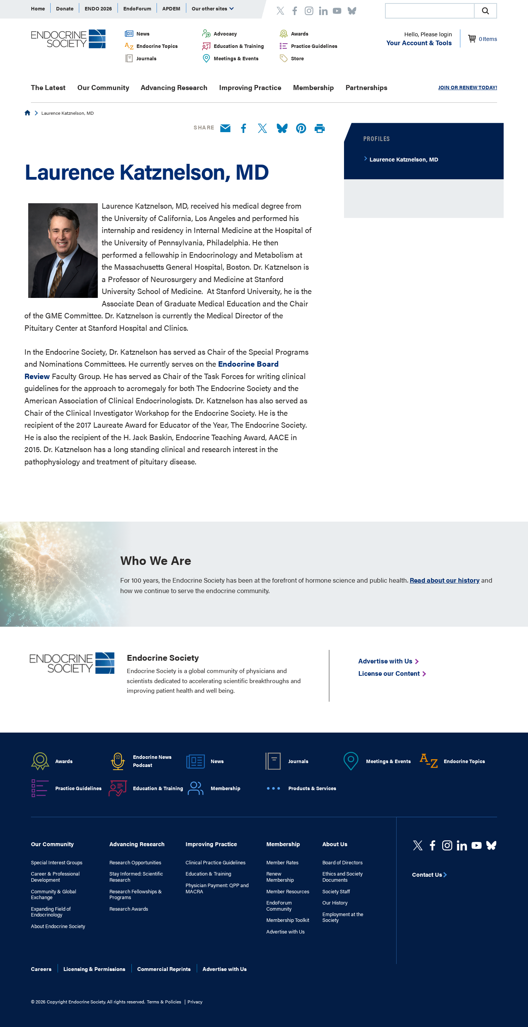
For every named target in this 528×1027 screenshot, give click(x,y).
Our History (334, 902)
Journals (146, 58)
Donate (64, 8)
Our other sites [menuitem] (210, 8)
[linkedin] (476, 845)
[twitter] (418, 845)
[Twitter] (262, 129)
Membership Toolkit (287, 920)
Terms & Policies (164, 1001)
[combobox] (429, 11)
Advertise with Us (285, 931)
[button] (485, 11)
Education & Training (239, 45)
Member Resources (287, 891)
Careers (41, 969)
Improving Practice (250, 87)
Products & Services (312, 788)
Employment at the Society (342, 917)
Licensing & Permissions (94, 969)
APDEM (171, 8)
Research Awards (128, 909)
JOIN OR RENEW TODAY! (467, 87)
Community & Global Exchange (53, 894)
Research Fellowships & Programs (135, 894)
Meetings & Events (236, 58)
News (143, 33)
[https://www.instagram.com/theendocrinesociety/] (447, 845)
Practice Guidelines (314, 45)
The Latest (48, 87)
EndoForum (137, 8)
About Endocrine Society (58, 926)
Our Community (103, 87)
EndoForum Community (279, 905)
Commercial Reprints (164, 969)
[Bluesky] (282, 128)
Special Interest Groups (56, 862)
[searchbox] (430, 11)
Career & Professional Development (55, 876)
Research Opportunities (135, 862)
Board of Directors (342, 862)
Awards (299, 33)
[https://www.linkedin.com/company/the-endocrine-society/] (462, 845)
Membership (313, 87)
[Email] (225, 128)
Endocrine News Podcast (152, 761)
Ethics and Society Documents (342, 876)
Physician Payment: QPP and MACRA (217, 888)
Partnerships (366, 87)
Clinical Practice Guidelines (215, 862)
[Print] (320, 129)
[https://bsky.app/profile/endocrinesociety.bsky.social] (491, 845)
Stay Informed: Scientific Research (136, 876)
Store (297, 58)
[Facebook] (243, 129)
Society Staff (336, 891)
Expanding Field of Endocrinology (51, 912)
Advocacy (225, 33)
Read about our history (445, 580)
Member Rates (282, 862)
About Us (334, 844)
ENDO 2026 (98, 8)
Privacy (195, 1001)
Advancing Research (174, 87)
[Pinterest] (301, 128)
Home (38, 8)
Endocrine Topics (157, 45)
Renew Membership (280, 876)
